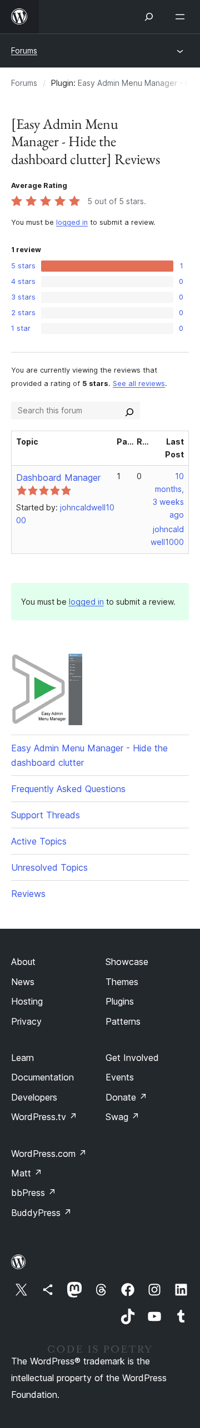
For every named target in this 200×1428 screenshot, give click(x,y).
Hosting (27, 1001)
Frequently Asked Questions (68, 788)
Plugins (120, 1001)
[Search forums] (129, 410)
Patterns (123, 1021)
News (22, 981)
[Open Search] (148, 16)
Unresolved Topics (49, 867)
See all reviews (139, 383)
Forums (24, 50)
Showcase (127, 961)
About (23, 961)
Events (120, 1077)
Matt (26, 1173)
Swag (122, 1116)
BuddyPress (41, 1212)
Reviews (28, 893)
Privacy (26, 1021)
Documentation (42, 1077)
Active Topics (39, 841)
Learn (22, 1057)
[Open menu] (182, 16)
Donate (126, 1097)
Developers (34, 1097)
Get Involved (132, 1057)
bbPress (33, 1192)
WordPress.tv (44, 1116)
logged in (72, 222)
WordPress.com (49, 1153)
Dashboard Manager (58, 477)
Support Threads (45, 815)
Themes (122, 981)
